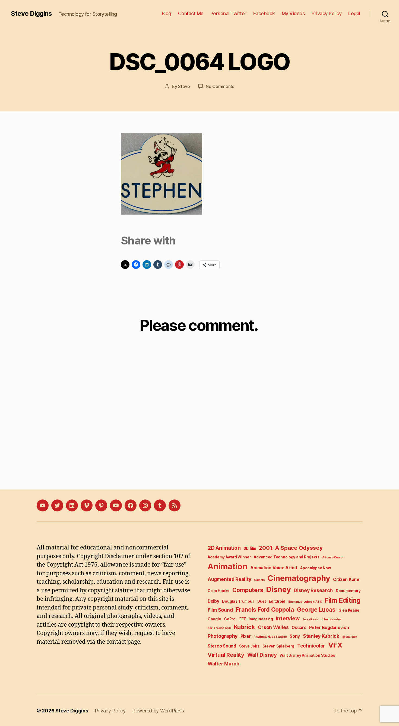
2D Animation (224, 548)
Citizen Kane (346, 579)
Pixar (245, 636)
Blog (166, 13)
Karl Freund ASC (219, 628)
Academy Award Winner (229, 557)
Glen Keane (348, 610)
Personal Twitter (228, 13)
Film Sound (220, 610)
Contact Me (191, 13)
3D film (250, 548)
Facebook (264, 13)
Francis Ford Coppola (265, 609)
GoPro (230, 619)
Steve (184, 86)
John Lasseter (331, 619)
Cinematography (299, 578)
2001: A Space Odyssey (290, 547)
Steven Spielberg (278, 646)
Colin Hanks (218, 591)
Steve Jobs (249, 646)
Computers (247, 589)
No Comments (220, 86)
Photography (222, 636)
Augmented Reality (229, 579)
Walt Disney (262, 655)
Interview (288, 618)
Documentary (348, 591)
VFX (335, 645)
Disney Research (313, 590)
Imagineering (261, 619)
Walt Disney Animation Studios (307, 655)
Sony (295, 636)
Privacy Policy (326, 13)
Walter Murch (223, 664)
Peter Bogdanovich (329, 627)
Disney (278, 589)
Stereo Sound (222, 646)
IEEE (242, 619)
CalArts (259, 580)
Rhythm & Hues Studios (270, 637)
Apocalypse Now (315, 568)
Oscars (299, 627)
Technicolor (311, 646)
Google (214, 619)
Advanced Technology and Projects (286, 557)
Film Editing (342, 600)
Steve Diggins (31, 13)
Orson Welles (273, 627)
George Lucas (316, 609)
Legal (354, 13)
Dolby (213, 601)
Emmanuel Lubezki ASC (305, 602)
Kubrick (244, 626)
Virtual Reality (226, 654)
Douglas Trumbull (238, 601)
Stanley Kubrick (321, 636)
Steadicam (349, 637)
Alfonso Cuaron (333, 557)
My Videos (293, 13)
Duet (261, 601)
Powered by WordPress (158, 711)
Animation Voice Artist (273, 567)
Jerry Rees (310, 619)
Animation (228, 566)
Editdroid (277, 601)
